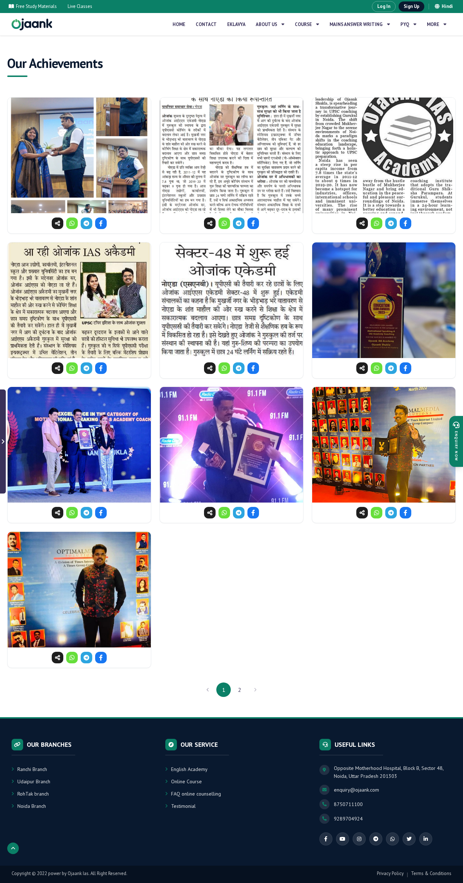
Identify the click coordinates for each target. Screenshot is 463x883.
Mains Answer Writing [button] (356, 24)
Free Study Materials (36, 6)
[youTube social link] (342, 838)
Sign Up (411, 6)
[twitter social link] (409, 838)
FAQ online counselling (196, 794)
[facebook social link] (325, 838)
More (433, 24)
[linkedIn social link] (425, 838)
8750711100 (348, 804)
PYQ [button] (404, 24)
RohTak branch (33, 794)
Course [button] (303, 24)
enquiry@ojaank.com (356, 790)
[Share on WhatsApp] (72, 223)
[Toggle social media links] (3, 441)
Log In (383, 6)
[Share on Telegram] (86, 223)
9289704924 (348, 818)
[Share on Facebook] (101, 223)
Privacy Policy (390, 873)
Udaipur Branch (33, 781)
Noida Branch (31, 806)
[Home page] (32, 24)
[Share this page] (57, 223)
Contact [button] (206, 24)
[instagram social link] (359, 838)
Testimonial (183, 806)
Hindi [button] (447, 6)
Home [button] (179, 24)
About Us (266, 24)
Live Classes (80, 6)
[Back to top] (13, 848)
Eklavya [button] (236, 24)
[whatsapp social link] (392, 838)
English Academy (189, 769)
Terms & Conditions (431, 873)
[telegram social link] (375, 838)
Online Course (186, 781)
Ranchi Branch (32, 769)
